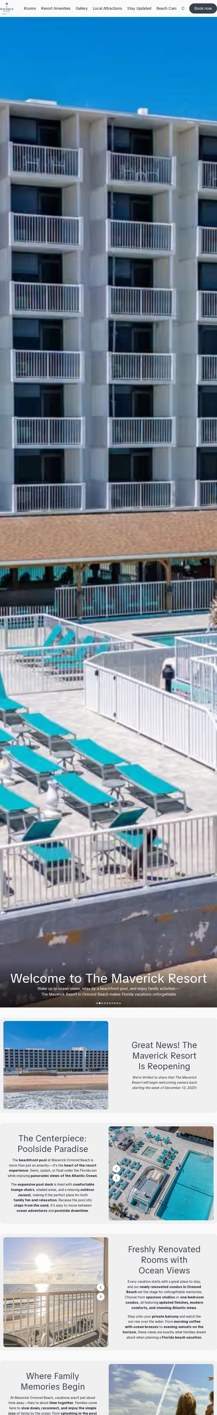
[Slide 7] (112, 1003)
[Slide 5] (107, 1003)
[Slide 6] (110, 1003)
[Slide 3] (102, 1003)
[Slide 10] (120, 1003)
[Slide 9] (117, 1003)
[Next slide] (210, 512)
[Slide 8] (115, 1003)
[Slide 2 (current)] (99, 1003)
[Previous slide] (7, 512)
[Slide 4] (105, 1003)
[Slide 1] (97, 1003)
